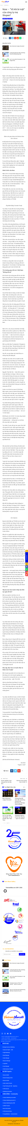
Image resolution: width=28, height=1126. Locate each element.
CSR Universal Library (7, 1111)
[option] (14, 978)
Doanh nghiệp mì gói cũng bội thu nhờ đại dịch (6, 782)
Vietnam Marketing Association (9, 1097)
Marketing (5, 18)
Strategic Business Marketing (9, 1047)
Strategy (10, 18)
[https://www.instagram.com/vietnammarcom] (26, 572)
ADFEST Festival (6, 1105)
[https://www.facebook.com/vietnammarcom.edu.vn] (26, 566)
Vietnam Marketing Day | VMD (9, 1103)
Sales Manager (6, 1058)
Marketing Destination (7, 1091)
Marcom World (6, 1075)
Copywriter (5, 1063)
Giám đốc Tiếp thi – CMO (8, 1049)
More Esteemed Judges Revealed (17, 46)
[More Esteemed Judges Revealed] (6, 47)
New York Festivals (7, 1108)
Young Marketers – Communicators (10, 1113)
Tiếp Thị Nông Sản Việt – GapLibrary (10, 1086)
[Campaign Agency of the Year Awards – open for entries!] (20, 810)
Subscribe (22, 954)
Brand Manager (6, 1055)
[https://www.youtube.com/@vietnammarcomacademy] (26, 574)
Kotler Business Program (8, 1068)
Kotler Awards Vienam (7, 1083)
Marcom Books (6, 1080)
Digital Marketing (6, 1052)
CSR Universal (6, 1088)
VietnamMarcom (16, 1123)
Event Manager (6, 1066)
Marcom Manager (6, 1060)
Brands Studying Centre (8, 1077)
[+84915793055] (26, 563)
